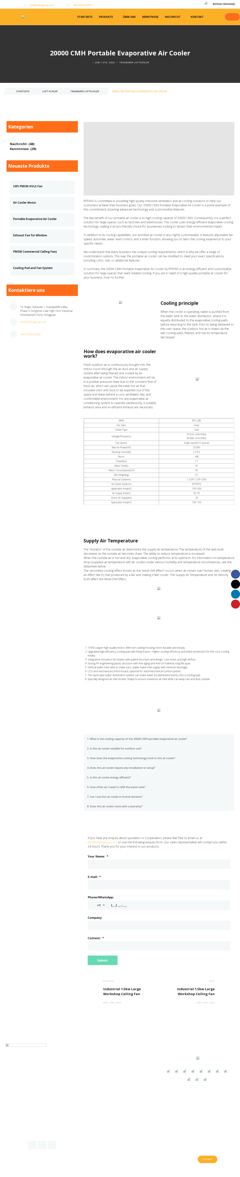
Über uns (129, 17)
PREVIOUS (108, 981)
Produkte (106, 17)
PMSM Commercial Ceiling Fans (35, 251)
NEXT (212, 981)
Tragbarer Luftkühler (134, 62)
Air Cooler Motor (24, 202)
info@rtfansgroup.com (102, 842)
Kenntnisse (150, 17)
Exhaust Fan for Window (30, 235)
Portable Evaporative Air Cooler (35, 219)
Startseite (84, 17)
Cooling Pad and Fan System (33, 268)
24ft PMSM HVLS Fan (27, 186)
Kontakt (197, 17)
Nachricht (173, 17)
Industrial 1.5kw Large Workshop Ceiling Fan (122, 991)
